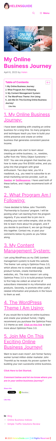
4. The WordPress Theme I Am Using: (23, 96)
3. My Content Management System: (22, 93)
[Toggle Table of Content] (46, 82)
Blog (9, 416)
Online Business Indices (19, 420)
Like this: (12, 106)
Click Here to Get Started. (18, 370)
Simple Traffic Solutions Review (23, 424)
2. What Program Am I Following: (20, 89)
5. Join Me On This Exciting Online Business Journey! (26, 101)
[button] (33, 13)
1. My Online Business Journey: (20, 86)
